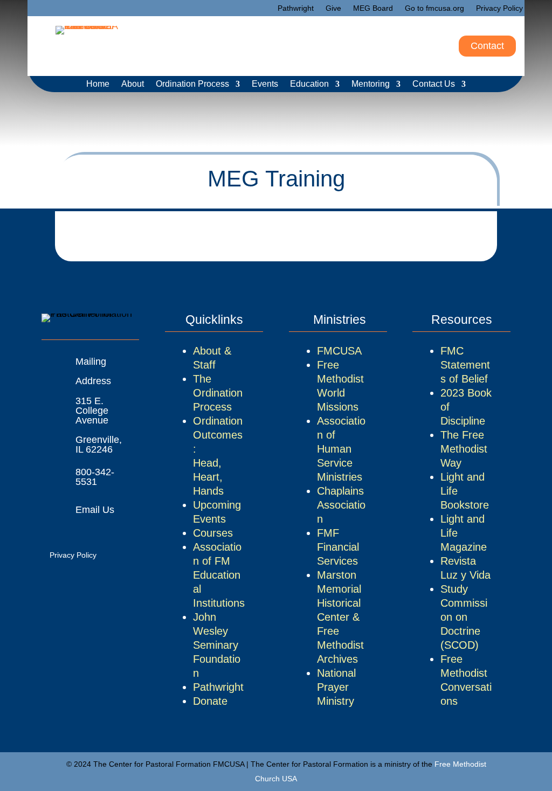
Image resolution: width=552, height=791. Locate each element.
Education (309, 84)
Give (333, 8)
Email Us (94, 509)
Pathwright (296, 8)
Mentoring (370, 84)
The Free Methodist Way (463, 449)
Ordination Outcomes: (218, 435)
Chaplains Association (341, 505)
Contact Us (433, 84)
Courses (213, 533)
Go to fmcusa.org (434, 8)
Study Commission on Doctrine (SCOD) (463, 617)
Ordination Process (192, 84)
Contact (487, 45)
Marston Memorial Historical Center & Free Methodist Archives (340, 617)
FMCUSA (339, 351)
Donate (210, 701)
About (132, 84)
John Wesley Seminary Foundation (216, 645)
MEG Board (373, 8)
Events (265, 84)
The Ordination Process (218, 393)
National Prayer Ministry (336, 687)
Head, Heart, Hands (208, 477)
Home (97, 84)
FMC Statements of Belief (465, 365)
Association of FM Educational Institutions (219, 575)
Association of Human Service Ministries (341, 449)
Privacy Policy (499, 8)
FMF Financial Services (338, 547)
